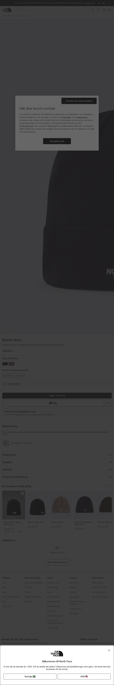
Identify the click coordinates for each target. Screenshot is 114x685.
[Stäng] (109, 650)
